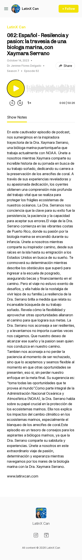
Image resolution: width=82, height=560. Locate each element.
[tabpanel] (41, 306)
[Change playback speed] (29, 103)
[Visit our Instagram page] (36, 535)
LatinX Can (30, 8)
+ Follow (68, 8)
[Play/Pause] (15, 88)
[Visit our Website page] (46, 535)
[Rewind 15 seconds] (12, 103)
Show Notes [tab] (17, 117)
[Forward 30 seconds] (20, 103)
